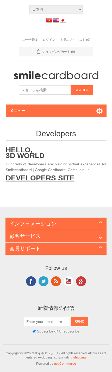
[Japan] (63, 20)
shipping (79, 357)
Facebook (31, 281)
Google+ (81, 281)
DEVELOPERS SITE (40, 178)
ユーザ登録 (30, 40)
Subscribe (45, 331)
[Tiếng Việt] (49, 20)
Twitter (43, 281)
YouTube (68, 281)
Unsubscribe (69, 331)
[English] (56, 20)
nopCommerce (65, 364)
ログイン (49, 40)
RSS (56, 281)
